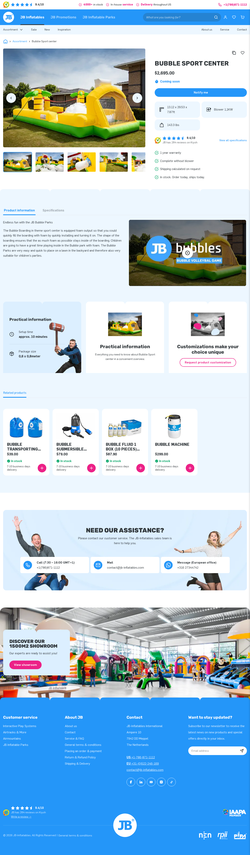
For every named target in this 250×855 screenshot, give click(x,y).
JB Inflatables (32, 17)
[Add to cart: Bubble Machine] (190, 468)
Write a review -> (21, 816)
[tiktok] (171, 782)
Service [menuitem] (224, 29)
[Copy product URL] (234, 53)
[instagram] (161, 782)
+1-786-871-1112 (141, 757)
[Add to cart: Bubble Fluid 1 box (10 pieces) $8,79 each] (140, 468)
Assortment (19, 41)
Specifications (53, 210)
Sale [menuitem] (34, 29)
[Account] (225, 17)
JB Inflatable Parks (99, 17)
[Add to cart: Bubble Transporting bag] (42, 468)
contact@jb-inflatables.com (145, 770)
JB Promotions (63, 17)
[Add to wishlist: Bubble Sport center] (242, 53)
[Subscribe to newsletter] (242, 750)
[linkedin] (141, 782)
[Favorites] (234, 17)
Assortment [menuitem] (10, 29)
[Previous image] (11, 98)
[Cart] (242, 17)
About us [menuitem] (206, 29)
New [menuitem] (47, 29)
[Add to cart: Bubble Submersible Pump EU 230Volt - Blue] (91, 468)
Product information (19, 210)
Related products (14, 393)
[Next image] (137, 98)
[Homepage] (8, 17)
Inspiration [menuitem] (64, 29)
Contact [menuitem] (242, 29)
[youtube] (151, 782)
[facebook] (131, 782)
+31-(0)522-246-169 (143, 763)
